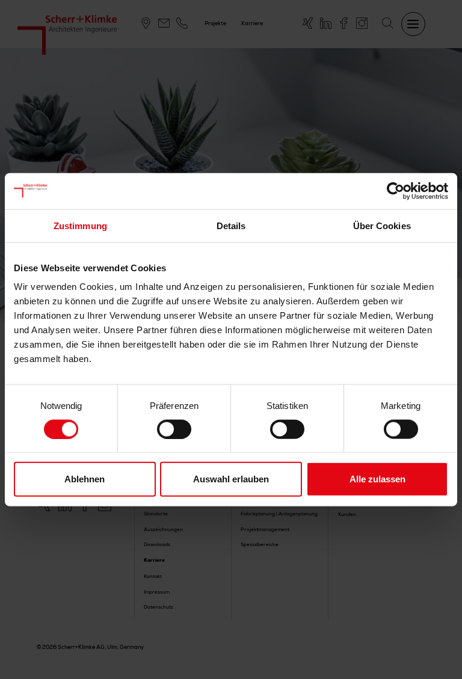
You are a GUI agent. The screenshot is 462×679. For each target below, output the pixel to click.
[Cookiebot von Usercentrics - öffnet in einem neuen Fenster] (395, 191)
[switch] (174, 428)
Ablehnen (84, 479)
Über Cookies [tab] (382, 225)
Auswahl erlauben (231, 479)
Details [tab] (231, 225)
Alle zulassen (377, 479)
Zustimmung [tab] (80, 225)
